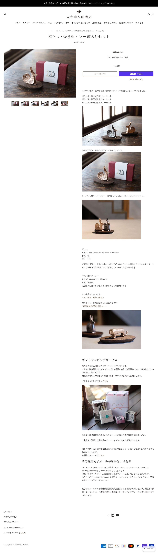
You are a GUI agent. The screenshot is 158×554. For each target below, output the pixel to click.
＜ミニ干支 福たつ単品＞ (93, 298)
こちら (105, 381)
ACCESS (26, 23)
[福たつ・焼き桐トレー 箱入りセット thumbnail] (15, 103)
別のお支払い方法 (136, 79)
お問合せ (139, 23)
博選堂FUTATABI (126, 23)
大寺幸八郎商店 (79, 42)
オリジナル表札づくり (80, 23)
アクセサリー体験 (61, 23)
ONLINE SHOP (38, 23)
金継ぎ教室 (96, 23)
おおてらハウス (110, 23)
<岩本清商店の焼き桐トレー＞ (94, 306)
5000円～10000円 (72, 31)
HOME (17, 23)
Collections (61, 31)
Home (54, 31)
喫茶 (50, 23)
